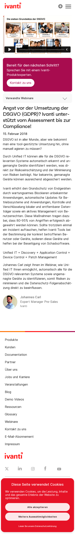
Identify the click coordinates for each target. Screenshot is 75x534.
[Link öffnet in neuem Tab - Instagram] (33, 469)
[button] (68, 6)
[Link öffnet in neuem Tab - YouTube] (59, 469)
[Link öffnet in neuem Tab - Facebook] (45, 469)
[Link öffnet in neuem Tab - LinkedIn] (20, 469)
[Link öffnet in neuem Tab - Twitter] (7, 469)
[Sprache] (59, 6)
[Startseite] (13, 6)
